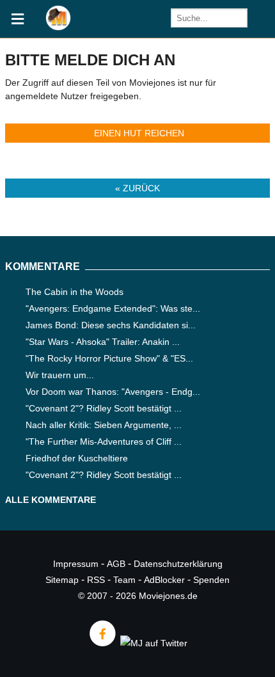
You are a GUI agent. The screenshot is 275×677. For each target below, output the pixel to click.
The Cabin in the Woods (74, 292)
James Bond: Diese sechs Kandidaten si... (111, 325)
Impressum (75, 564)
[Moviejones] (58, 27)
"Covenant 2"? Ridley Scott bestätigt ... (104, 408)
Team (124, 580)
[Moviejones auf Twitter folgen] (152, 643)
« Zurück (137, 188)
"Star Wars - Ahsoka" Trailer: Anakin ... (103, 342)
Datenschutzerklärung (178, 564)
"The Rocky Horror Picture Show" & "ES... (109, 358)
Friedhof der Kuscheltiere (77, 458)
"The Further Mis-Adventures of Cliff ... (104, 441)
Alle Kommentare (50, 500)
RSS (96, 580)
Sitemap (62, 580)
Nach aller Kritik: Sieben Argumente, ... (104, 425)
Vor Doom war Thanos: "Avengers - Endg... (113, 391)
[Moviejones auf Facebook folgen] (102, 643)
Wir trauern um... (60, 375)
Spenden (211, 580)
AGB (116, 564)
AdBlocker (164, 580)
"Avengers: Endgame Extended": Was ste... (113, 308)
